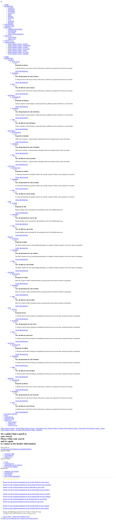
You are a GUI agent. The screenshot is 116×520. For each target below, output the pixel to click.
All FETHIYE (16, 274)
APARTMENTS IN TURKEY (13, 465)
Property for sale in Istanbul (11, 496)
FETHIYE (11, 18)
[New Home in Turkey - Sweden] (18, 47)
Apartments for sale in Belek (26, 499)
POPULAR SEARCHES (11, 479)
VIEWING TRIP (9, 26)
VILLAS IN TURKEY (11, 467)
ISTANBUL (11, 11)
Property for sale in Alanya (10, 482)
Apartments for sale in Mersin (26, 508)
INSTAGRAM (19, 449)
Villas (13, 84)
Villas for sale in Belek (40, 499)
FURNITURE (12, 31)
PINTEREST (28, 449)
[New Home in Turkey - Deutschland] (19, 45)
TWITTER (12, 449)
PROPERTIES (8, 6)
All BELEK (15, 238)
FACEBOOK (5, 449)
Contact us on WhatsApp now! (29, 518)
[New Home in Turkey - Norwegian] (19, 49)
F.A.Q (6, 462)
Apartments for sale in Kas (24, 501)
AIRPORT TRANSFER (15, 29)
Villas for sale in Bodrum (44, 485)
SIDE (9, 14)
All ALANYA (16, 62)
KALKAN (11, 21)
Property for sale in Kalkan (10, 506)
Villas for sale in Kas (38, 501)
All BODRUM (16, 97)
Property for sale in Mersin (10, 508)
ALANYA (11, 8)
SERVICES (7, 27)
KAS (9, 19)
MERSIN (11, 22)
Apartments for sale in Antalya (27, 494)
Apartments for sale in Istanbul (27, 496)
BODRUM (11, 9)
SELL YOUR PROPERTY (16, 34)
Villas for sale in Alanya (42, 482)
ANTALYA (11, 13)
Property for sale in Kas (9, 501)
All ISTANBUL (16, 132)
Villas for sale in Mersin (42, 508)
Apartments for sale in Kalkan (27, 506)
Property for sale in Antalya (11, 494)
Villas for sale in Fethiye (43, 490)
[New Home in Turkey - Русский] (18, 52)
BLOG (6, 415)
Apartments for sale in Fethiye (27, 490)
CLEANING (12, 32)
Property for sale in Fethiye (10, 490)
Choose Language (9, 42)
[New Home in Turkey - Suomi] (17, 50)
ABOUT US (8, 36)
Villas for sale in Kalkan (42, 506)
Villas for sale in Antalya (43, 494)
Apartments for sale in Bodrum (28, 485)
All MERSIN (15, 380)
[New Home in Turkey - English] (18, 44)
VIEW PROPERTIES (21, 71)
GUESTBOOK (8, 24)
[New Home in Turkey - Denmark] (18, 54)
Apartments (15, 73)
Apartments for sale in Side (24, 487)
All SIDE (14, 203)
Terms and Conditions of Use (21, 516)
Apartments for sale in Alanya (26, 482)
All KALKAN (16, 345)
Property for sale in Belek (10, 499)
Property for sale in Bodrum (11, 485)
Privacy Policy (7, 516)
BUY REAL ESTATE (10, 414)
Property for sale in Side (10, 487)
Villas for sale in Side (38, 487)
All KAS (14, 309)
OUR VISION (12, 37)
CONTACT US (9, 40)
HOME (6, 5)
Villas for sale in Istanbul (43, 496)
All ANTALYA (16, 168)
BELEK (10, 16)
